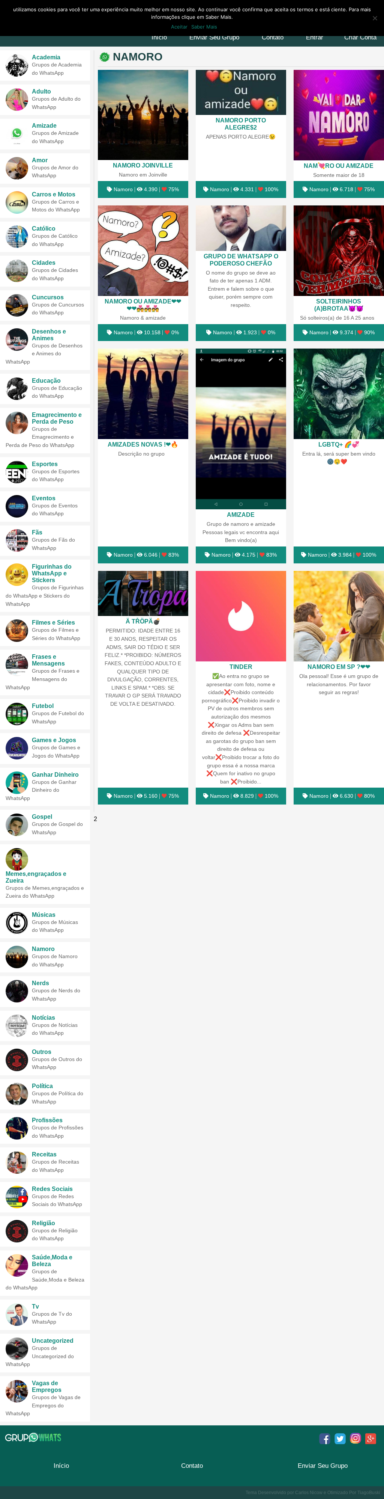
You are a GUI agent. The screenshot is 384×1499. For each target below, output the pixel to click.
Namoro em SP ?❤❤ (339, 666)
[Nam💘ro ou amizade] (339, 115)
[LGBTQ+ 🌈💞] (339, 394)
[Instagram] (355, 1438)
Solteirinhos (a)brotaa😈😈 (338, 305)
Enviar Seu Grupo (214, 37)
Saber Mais (204, 27)
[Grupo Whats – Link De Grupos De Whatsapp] (34, 1437)
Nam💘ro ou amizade (339, 165)
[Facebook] (324, 1438)
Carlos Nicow (308, 1492)
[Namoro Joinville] (143, 115)
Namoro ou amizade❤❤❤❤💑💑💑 (143, 305)
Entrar (314, 37)
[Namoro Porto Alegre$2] (241, 92)
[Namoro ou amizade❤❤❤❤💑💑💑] (143, 250)
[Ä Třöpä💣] (143, 593)
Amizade (241, 514)
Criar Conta (360, 37)
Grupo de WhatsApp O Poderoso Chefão (241, 260)
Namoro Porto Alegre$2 (241, 124)
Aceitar (179, 27)
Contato (273, 37)
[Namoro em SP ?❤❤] (339, 616)
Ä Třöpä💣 (143, 621)
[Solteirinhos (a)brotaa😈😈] (339, 250)
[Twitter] (340, 1438)
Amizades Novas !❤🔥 (143, 444)
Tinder (241, 666)
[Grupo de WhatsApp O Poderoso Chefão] (241, 228)
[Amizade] (241, 429)
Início (159, 37)
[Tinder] (241, 616)
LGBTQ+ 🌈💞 (338, 444)
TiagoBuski (368, 1492)
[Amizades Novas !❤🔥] (143, 394)
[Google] (370, 1438)
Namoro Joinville (143, 165)
